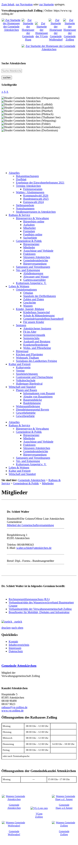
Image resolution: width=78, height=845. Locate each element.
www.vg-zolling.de (12, 710)
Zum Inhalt (7, 4)
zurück (17, 621)
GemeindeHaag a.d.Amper (64, 806)
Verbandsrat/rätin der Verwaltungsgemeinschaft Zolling (40, 608)
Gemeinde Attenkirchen (18, 666)
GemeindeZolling (64, 833)
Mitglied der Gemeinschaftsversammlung (30, 525)
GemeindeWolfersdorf (14, 833)
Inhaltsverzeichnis (19, 644)
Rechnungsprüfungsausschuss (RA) (29, 599)
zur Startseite (46, 4)
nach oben (17, 627)
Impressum (15, 648)
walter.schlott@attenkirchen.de (34, 547)
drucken (6, 627)
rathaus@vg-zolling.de (14, 707)
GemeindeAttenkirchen (14, 806)
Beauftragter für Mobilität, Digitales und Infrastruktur (39, 612)
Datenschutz (16, 651)
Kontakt (13, 641)
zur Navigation (24, 4)
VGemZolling (39, 815)
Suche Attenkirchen (13, 63)
